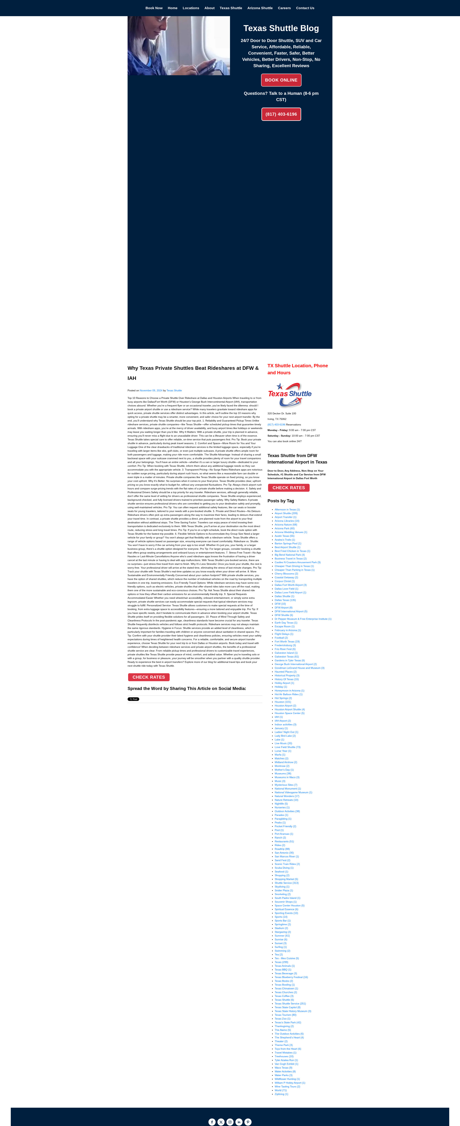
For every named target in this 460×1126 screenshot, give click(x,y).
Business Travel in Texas (291, 558)
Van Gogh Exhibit (286, 1063)
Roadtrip (282, 848)
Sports (281, 916)
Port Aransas (284, 833)
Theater (281, 1041)
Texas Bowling (285, 984)
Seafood (281, 871)
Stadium (281, 928)
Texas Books (284, 980)
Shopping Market (286, 879)
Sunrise (281, 939)
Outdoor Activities (287, 811)
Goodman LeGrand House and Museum (300, 667)
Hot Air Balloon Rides (289, 694)
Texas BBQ (283, 969)
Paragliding (283, 818)
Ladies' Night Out (286, 732)
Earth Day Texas (286, 622)
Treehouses (284, 1056)
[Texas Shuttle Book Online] (179, 73)
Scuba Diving (284, 867)
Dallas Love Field (286, 588)
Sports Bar (283, 920)
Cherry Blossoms (286, 573)
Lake (279, 739)
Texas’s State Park (288, 1022)
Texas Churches (286, 992)
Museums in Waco (287, 777)
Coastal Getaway (286, 577)
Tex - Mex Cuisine (287, 958)
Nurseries (282, 807)
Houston (283, 701)
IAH (279, 716)
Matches (281, 758)
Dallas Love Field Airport (290, 592)
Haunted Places (286, 671)
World (281, 1090)
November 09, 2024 (151, 390)
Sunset (281, 943)
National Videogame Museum (293, 792)
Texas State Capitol (288, 1007)
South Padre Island (287, 897)
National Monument (288, 788)
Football (281, 637)
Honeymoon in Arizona (289, 690)
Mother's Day (284, 769)
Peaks (280, 822)
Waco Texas (283, 1067)
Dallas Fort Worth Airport (291, 584)
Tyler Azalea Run (286, 1060)
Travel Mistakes (285, 1052)
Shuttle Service (287, 882)
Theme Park (284, 1045)
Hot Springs (283, 698)
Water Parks (284, 1075)
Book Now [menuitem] (154, 8)
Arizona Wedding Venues (291, 532)
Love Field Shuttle (288, 747)
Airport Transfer (285, 517)
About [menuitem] (209, 8)
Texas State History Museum (293, 1011)
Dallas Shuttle (284, 596)
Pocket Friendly (285, 826)
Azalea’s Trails (285, 539)
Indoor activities (285, 724)
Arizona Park (285, 528)
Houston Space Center (290, 713)
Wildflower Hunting (287, 1079)
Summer (282, 935)
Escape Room (285, 626)
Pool (279, 830)
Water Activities (285, 1071)
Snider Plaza (284, 890)
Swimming (282, 950)
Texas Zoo (283, 1018)
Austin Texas (285, 535)
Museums (283, 773)
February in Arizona (288, 630)
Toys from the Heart (288, 1048)
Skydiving (282, 886)
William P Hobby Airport (290, 1082)
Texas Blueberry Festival (291, 977)
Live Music (283, 743)
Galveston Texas (287, 656)
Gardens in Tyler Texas (290, 660)
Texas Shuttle (174, 390)
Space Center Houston (290, 905)
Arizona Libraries (287, 520)
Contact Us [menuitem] (305, 8)
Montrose (282, 765)
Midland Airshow (286, 762)
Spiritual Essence (286, 909)
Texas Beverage (286, 973)
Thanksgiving (284, 1026)
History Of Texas (287, 679)
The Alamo (283, 1029)
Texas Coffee (284, 996)
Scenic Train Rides (287, 864)
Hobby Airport (284, 683)
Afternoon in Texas (287, 509)
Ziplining (281, 1094)
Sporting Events (286, 913)
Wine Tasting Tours (287, 1086)
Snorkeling (283, 894)
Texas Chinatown (286, 988)
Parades (281, 815)
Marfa (280, 754)
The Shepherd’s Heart (289, 1037)
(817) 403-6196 (281, 114)
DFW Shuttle (284, 615)
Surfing (281, 947)
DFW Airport (284, 607)
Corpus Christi (285, 581)
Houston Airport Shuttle (290, 709)
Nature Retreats (286, 799)
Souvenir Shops (286, 901)
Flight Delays (284, 633)
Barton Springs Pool (288, 543)
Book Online (281, 80)
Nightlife (281, 803)
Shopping (282, 875)
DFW (280, 603)
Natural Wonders (287, 796)
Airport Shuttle (286, 513)
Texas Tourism (285, 1014)
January (281, 728)
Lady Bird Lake (285, 735)
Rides (280, 845)
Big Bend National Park (290, 554)
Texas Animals (285, 965)
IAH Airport (283, 720)
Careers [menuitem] (284, 8)
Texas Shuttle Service (290, 1003)
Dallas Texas (285, 600)
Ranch (280, 837)
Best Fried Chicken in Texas (292, 551)
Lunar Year (283, 750)
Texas (281, 962)
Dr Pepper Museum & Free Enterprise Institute (303, 618)
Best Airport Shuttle (287, 547)
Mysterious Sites (286, 784)
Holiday (281, 686)
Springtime (283, 924)
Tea (279, 954)
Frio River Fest (285, 649)
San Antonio (284, 852)
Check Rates (149, 677)
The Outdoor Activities (289, 1033)
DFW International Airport (291, 611)
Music (280, 781)
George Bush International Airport (296, 664)
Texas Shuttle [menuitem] (231, 8)
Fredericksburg (285, 645)
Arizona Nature (286, 524)
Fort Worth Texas (287, 641)
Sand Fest (282, 860)
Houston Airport (285, 705)
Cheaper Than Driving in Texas (294, 566)
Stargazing (283, 931)
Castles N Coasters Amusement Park (298, 562)
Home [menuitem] (173, 8)
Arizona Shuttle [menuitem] (260, 8)
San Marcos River (287, 856)
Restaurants (284, 841)
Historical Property (287, 675)
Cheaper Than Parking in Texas (295, 569)
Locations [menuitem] (191, 8)
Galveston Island (286, 652)
